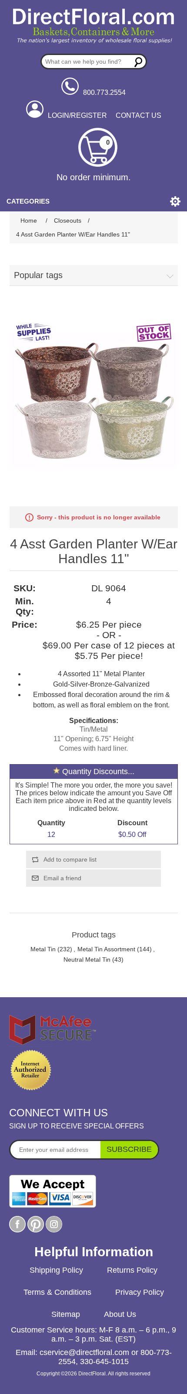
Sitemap (65, 1314)
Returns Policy (132, 1270)
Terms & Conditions (57, 1292)
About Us (120, 1314)
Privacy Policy (139, 1292)
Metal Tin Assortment (106, 949)
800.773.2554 (104, 92)
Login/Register (77, 115)
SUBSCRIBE (129, 1149)
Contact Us (138, 115)
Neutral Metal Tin (86, 959)
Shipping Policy (56, 1270)
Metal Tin (43, 949)
